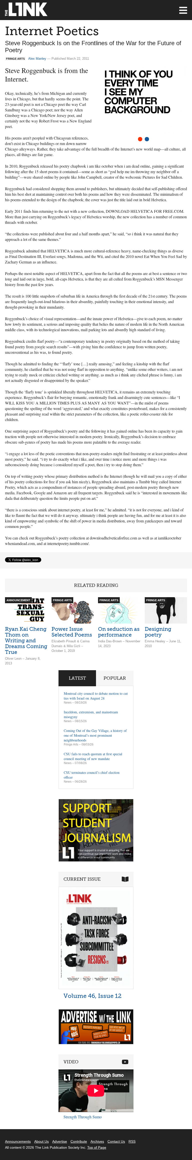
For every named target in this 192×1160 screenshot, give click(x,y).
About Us (41, 1141)
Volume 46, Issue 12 (93, 995)
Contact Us (116, 1141)
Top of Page (96, 1147)
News (68, 702)
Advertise (59, 1141)
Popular (115, 678)
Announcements (18, 1141)
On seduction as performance (119, 632)
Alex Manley (37, 58)
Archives (97, 1141)
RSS (132, 1141)
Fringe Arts (71, 744)
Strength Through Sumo (83, 1116)
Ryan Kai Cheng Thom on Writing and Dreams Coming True (26, 640)
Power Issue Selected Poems (72, 632)
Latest (77, 678)
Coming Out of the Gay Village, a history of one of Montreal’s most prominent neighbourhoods (95, 735)
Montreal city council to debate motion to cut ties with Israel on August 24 (96, 696)
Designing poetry (158, 632)
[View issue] (96, 987)
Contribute (78, 1141)
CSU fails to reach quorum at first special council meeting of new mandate (93, 756)
